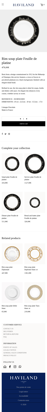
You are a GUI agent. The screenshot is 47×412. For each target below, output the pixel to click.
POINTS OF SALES (10, 347)
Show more (14, 186)
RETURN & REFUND (10, 334)
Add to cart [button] (5, 186)
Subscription (4, 366)
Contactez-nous (23, 400)
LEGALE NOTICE (9, 350)
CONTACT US (8, 329)
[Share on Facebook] (2, 134)
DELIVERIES (8, 331)
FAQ (5, 337)
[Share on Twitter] (6, 134)
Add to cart (24, 124)
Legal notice (23, 392)
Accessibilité (23, 396)
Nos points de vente (23, 387)
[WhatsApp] (19, 366)
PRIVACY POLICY (9, 355)
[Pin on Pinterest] (9, 134)
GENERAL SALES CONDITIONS (15, 353)
